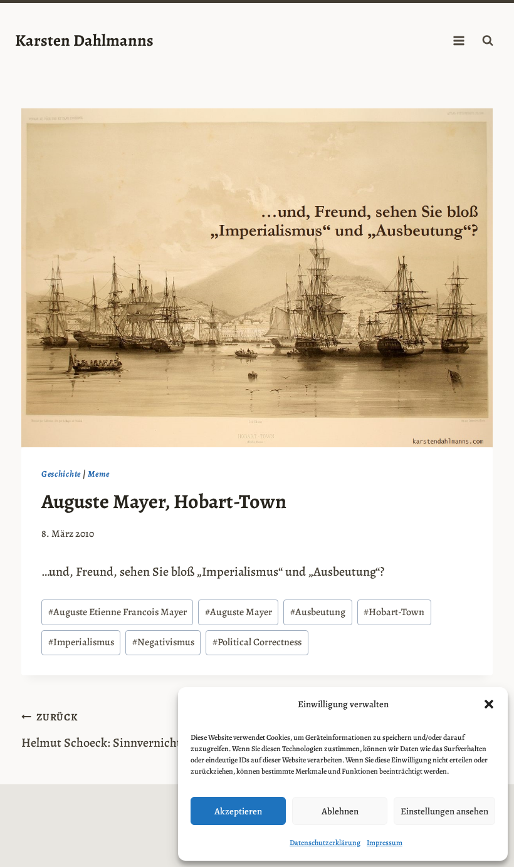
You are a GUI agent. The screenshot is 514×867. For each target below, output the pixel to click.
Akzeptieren (238, 811)
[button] (489, 704)
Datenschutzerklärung (325, 843)
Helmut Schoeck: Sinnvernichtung (111, 730)
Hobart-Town (394, 612)
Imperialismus (81, 642)
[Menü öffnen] (458, 40)
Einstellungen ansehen (444, 811)
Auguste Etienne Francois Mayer (117, 612)
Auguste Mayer (238, 612)
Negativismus (163, 642)
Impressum (384, 843)
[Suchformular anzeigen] (487, 40)
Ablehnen (340, 811)
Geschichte (61, 474)
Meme (99, 474)
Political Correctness (257, 642)
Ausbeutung (317, 612)
